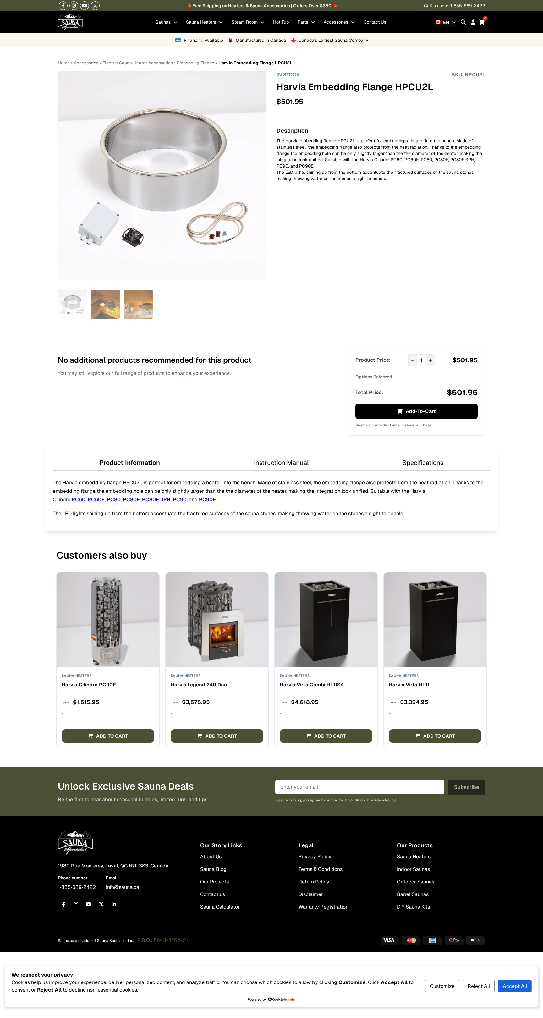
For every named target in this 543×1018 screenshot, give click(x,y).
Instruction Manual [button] (281, 463)
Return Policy (314, 881)
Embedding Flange (195, 63)
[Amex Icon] (432, 940)
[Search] (463, 22)
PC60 (396, 159)
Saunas (164, 22)
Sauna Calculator (220, 907)
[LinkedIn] (113, 904)
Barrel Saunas (413, 894)
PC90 (282, 166)
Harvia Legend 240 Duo (199, 684)
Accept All (515, 986)
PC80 (426, 159)
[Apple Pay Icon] (475, 940)
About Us (211, 856)
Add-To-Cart (421, 411)
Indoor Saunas (413, 869)
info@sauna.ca (122, 887)
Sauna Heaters (201, 22)
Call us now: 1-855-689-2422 (454, 5)
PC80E (441, 159)
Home (64, 63)
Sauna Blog (213, 869)
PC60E (411, 159)
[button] (108, 736)
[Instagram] (73, 5)
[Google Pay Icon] (454, 940)
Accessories (336, 22)
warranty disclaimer (383, 425)
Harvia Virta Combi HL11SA (312, 684)
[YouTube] (88, 904)
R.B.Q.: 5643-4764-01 (162, 940)
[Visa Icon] (390, 940)
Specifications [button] (423, 463)
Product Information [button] (130, 463)
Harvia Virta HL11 (409, 684)
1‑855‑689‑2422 (77, 887)
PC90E (306, 166)
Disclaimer (311, 894)
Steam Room (245, 22)
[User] (473, 22)
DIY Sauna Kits (413, 907)
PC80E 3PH (462, 159)
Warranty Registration (323, 907)
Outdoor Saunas (415, 881)
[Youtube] (84, 5)
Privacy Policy (383, 800)
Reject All (479, 986)
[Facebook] (63, 5)
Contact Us (375, 22)
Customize (442, 986)
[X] (95, 5)
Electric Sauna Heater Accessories (137, 63)
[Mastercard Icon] (411, 940)
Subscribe (466, 787)
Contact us (212, 894)
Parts (303, 22)
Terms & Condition (349, 800)
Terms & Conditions (321, 869)
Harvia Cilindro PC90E (89, 684)
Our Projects (214, 881)
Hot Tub (281, 22)
